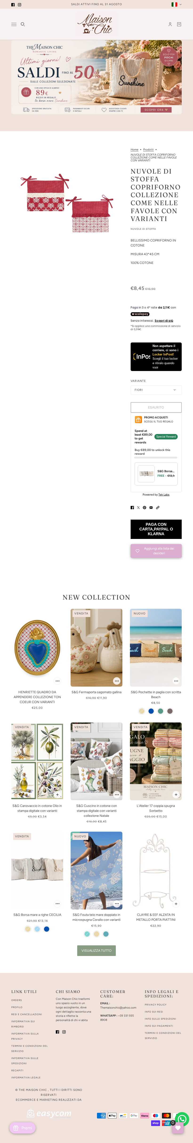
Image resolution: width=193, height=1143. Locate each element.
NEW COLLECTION (97, 597)
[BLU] (151, 711)
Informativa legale (26, 1077)
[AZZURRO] (87, 934)
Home (134, 149)
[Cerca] (22, 24)
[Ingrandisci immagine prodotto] (67, 204)
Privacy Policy (156, 1004)
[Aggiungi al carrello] (57, 681)
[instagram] (19, 4)
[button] (157, 507)
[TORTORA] (170, 711)
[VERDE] (160, 711)
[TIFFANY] (106, 934)
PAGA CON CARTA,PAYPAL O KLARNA (156, 529)
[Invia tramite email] (151, 507)
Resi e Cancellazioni (26, 1014)
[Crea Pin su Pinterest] (144, 507)
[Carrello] (179, 24)
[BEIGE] (142, 711)
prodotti (148, 149)
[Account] (170, 24)
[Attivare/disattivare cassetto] (13, 24)
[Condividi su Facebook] (132, 507)
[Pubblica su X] (138, 507)
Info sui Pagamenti (159, 1025)
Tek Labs (163, 494)
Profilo (17, 1007)
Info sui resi (154, 1011)
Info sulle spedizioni (160, 1018)
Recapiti (17, 1070)
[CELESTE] (37, 929)
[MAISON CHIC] (96, 24)
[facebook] (12, 4)
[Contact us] (182, 1119)
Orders (16, 1000)
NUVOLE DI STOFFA (143, 228)
